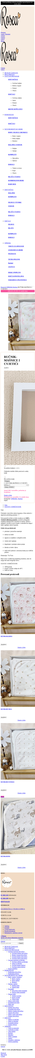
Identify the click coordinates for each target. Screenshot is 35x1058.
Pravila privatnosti (9, 931)
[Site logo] (11, 31)
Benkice (14, 982)
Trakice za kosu (16, 996)
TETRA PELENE (14, 259)
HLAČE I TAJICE (14, 212)
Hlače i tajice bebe (13, 1001)
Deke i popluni (12, 1036)
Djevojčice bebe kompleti (19, 991)
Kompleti (11, 989)
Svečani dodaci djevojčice (19, 957)
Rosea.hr (3, 287)
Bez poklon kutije (9, 479)
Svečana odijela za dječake (20, 962)
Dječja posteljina (13, 1041)
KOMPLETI (12, 197)
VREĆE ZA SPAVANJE (16, 246)
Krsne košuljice (12, 968)
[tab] (5, 505)
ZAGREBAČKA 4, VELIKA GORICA (13, 909)
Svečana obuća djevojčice (19, 958)
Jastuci (10, 1038)
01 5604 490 (4, 898)
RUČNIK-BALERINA (6, 636)
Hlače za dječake (13, 1021)
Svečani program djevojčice (16, 951)
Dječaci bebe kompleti (18, 992)
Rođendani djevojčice (14, 972)
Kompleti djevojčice (14, 1009)
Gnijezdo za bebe (13, 1030)
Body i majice (16, 979)
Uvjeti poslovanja (9, 929)
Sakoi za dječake (17, 963)
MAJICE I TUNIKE (14, 202)
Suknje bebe (15, 987)
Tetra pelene (11, 1031)
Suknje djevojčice (13, 1013)
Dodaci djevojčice (13, 1016)
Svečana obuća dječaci (18, 967)
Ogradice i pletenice (14, 1040)
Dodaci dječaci (12, 1024)
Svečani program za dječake (16, 960)
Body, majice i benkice (15, 977)
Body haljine (16, 980)
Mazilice (10, 1035)
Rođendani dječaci (13, 974)
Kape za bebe (16, 997)
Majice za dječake (13, 1019)
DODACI (11, 215)
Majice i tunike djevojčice (15, 1011)
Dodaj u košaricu (9, 487)
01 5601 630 (4, 895)
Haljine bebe (15, 985)
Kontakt (6, 927)
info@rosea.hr (5, 901)
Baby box (11, 1004)
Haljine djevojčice (13, 1007)
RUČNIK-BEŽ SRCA (6, 709)
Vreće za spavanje (13, 1028)
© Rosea (3, 936)
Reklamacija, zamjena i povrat (13, 933)
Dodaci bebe (12, 994)
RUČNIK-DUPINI (5, 856)
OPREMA (9, 287)
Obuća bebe (15, 999)
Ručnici (15, 287)
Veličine (6, 926)
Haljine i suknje (12, 984)
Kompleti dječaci (13, 1023)
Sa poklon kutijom (11, 468)
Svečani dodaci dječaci (18, 965)
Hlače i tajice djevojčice (15, 1014)
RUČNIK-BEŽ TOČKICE (7, 782)
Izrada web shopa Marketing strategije (12, 937)
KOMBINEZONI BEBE (16, 180)
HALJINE (11, 193)
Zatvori (3, 941)
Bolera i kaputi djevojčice (19, 955)
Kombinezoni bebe (13, 1002)
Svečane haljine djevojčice (20, 953)
